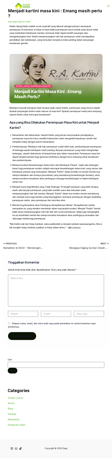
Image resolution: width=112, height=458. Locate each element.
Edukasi (12, 414)
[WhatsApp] (16, 448)
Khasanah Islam (16, 424)
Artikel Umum (15, 397)
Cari (10, 359)
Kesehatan (13, 419)
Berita (11, 403)
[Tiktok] (20, 448)
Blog (10, 408)
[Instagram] (11, 448)
